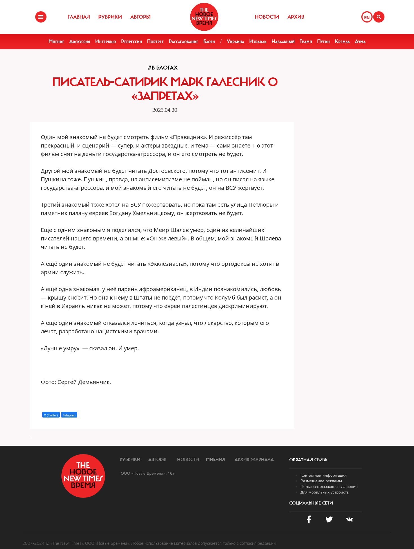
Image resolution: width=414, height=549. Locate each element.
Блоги (209, 41)
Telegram (69, 415)
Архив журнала (254, 459)
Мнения (215, 459)
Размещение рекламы (321, 480)
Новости (267, 17)
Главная (79, 17)
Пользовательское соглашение (329, 486)
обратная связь (308, 460)
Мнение (56, 41)
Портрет (155, 41)
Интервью (105, 41)
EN (367, 17)
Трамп (306, 41)
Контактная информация (324, 475)
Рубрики (110, 17)
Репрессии (131, 41)
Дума (360, 41)
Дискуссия (79, 41)
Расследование (183, 41)
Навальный (283, 41)
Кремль (342, 41)
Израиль (257, 41)
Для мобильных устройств (325, 492)
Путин (323, 41)
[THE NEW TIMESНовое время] (204, 17)
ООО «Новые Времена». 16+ (148, 473)
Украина (235, 41)
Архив (296, 17)
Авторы (140, 17)
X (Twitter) (51, 415)
